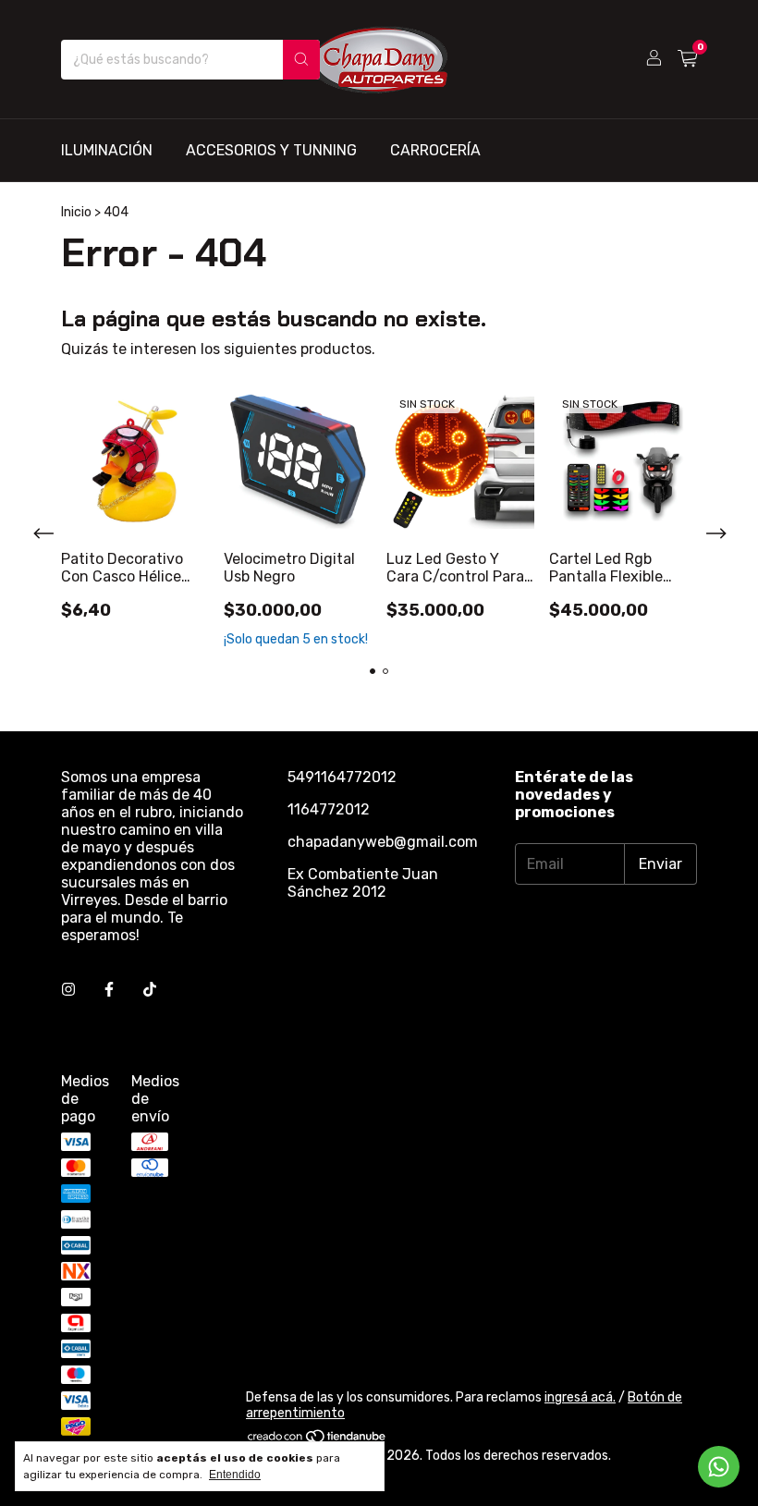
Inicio (76, 212)
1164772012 (328, 809)
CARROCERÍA (435, 150)
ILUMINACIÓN (107, 150)
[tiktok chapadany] (149, 989)
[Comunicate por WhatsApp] (719, 1467)
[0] (687, 59)
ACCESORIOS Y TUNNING (271, 150)
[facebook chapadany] (109, 989)
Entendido (235, 1474)
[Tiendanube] (317, 1440)
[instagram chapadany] (68, 989)
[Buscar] (301, 60)
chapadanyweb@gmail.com (382, 842)
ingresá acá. (580, 1397)
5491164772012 (342, 777)
